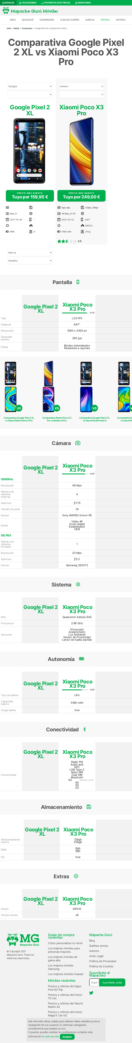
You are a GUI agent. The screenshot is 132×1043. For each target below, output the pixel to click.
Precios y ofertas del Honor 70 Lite (65, 996)
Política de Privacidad (102, 961)
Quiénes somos (98, 945)
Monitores (84, 2)
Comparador (47, 19)
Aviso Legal (96, 956)
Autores (94, 951)
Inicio (13, 19)
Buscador (27, 19)
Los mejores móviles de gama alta (62, 958)
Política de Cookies (101, 966)
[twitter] (91, 993)
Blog (92, 940)
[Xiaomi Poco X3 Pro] (81, 151)
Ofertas (105, 19)
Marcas (89, 19)
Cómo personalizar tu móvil (65, 943)
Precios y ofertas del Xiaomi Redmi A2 (65, 1005)
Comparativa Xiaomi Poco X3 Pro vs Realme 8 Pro (56, 419)
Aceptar (67, 1036)
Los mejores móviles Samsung (60, 967)
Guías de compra (69, 19)
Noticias (120, 19)
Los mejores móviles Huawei (65, 974)
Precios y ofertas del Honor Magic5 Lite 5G (65, 1013)
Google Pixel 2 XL (30, 110)
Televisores (28, 2)
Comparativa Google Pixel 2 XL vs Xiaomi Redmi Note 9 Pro (19, 419)
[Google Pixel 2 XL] (30, 151)
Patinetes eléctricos (57, 2)
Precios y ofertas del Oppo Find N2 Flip (64, 987)
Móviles (9, 2)
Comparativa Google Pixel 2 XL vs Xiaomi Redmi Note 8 (94, 419)
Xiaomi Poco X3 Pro (81, 110)
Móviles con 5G (87, 780)
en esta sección (50, 1036)
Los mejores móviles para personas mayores (64, 950)
